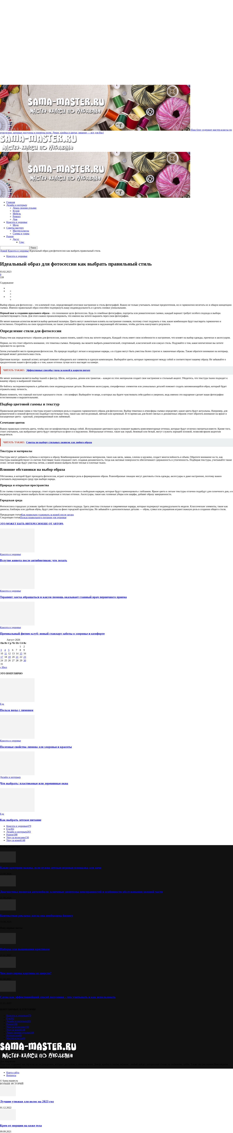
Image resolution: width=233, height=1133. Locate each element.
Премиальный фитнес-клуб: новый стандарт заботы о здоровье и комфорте (52, 633)
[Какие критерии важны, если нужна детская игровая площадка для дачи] (8, 861)
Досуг (16, 239)
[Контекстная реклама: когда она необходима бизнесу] (8, 909)
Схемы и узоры (21, 233)
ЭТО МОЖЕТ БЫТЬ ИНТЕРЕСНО (21, 523)
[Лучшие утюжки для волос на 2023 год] (8, 1095)
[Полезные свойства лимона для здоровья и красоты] (17, 737)
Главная (10, 202)
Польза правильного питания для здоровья (43, 517)
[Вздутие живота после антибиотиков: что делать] (17, 551)
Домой (3, 250)
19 (9, 657)
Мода (16, 225)
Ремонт (17, 216)
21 (17, 657)
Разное (10, 236)
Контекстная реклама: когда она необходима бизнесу (36, 915)
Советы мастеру (15, 228)
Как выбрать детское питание (20, 820)
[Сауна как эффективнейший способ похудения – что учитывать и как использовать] (8, 991)
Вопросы (11, 1075)
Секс (21, 242)
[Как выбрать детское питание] (17, 811)
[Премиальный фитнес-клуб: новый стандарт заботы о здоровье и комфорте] (17, 624)
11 (5, 653)
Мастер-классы (21, 230)
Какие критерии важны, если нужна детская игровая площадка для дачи (50, 867)
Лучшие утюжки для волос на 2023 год (27, 1101)
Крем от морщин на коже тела (21, 1125)
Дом (15, 219)
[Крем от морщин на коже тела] (8, 1119)
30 (24, 660)
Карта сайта (12, 1072)
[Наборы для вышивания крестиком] (8, 943)
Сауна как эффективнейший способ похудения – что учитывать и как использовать (58, 997)
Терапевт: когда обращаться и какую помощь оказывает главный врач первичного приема (63, 597)
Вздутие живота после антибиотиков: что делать (33, 560)
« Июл (3, 667)
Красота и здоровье (16, 222)
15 (21, 653)
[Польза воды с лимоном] (17, 701)
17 (1, 657)
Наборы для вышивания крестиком (25, 949)
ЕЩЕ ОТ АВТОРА (52, 523)
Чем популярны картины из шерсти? (26, 973)
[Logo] (38, 150)
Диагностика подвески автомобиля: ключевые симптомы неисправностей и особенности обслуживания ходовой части (81, 891)
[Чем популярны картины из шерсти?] (8, 967)
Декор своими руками (24, 208)
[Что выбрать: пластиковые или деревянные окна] (17, 774)
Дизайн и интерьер (16, 205)
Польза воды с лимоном (16, 710)
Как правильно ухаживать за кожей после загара (47, 514)
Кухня (16, 210)
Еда (2, 704)
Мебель (17, 213)
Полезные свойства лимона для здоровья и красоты (36, 746)
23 (24, 657)
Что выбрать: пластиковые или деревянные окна (34, 783)
